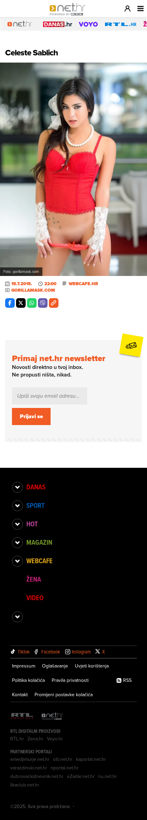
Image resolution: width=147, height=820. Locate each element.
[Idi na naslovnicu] (69, 15)
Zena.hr (35, 738)
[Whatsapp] (32, 303)
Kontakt (20, 694)
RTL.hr (17, 738)
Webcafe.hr (83, 284)
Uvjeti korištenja (92, 665)
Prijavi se (31, 416)
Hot (32, 524)
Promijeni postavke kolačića (64, 694)
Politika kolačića (28, 680)
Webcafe (39, 561)
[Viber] (43, 303)
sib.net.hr (62, 759)
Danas (35, 487)
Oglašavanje (55, 665)
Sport (35, 505)
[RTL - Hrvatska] (22, 716)
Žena (33, 579)
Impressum (23, 665)
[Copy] (53, 303)
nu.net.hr (107, 776)
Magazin (39, 542)
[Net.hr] (52, 716)
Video (34, 598)
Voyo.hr (55, 738)
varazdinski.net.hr (28, 767)
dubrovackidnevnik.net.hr (37, 776)
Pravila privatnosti (70, 680)
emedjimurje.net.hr (30, 759)
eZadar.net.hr (81, 776)
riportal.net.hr (65, 767)
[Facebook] (10, 303)
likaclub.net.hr (24, 784)
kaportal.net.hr (91, 759)
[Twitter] (21, 303)
